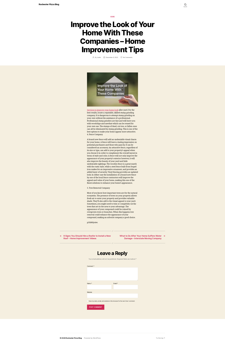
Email (115, 283)
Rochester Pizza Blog (49, 4)
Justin (99, 57)
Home (112, 16)
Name (89, 283)
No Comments (127, 57)
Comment (90, 266)
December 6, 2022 (112, 57)
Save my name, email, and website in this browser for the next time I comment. (112, 301)
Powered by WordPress (92, 338)
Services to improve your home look (102, 110)
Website (89, 292)
